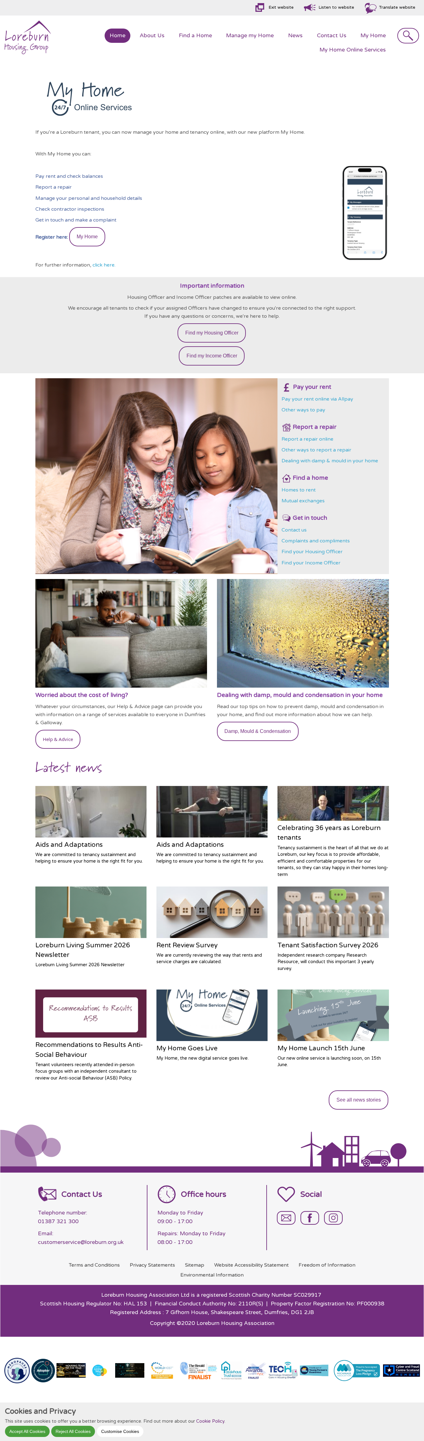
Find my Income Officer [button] (212, 355)
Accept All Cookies (27, 1431)
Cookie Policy (210, 1421)
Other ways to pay (303, 410)
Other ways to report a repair (317, 450)
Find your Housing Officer (312, 552)
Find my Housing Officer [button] (211, 332)
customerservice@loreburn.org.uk (81, 1242)
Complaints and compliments (316, 541)
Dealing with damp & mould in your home (330, 461)
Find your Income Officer (311, 563)
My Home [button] (87, 236)
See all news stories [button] (358, 1099)
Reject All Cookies (73, 1431)
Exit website (281, 7)
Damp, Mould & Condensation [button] (257, 731)
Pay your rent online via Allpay (317, 399)
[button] (58, 739)
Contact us (294, 530)
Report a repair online (308, 439)
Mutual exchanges (303, 501)
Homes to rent (299, 490)
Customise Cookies (120, 1431)
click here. (104, 265)
